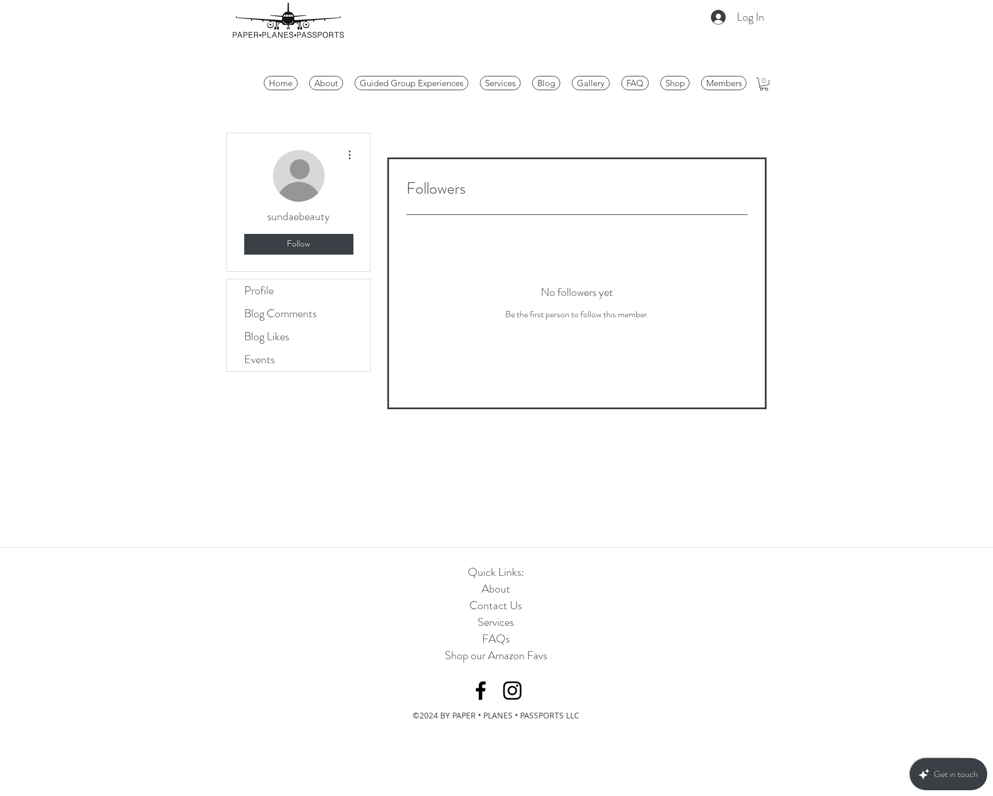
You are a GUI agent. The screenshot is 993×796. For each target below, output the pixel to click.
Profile (259, 290)
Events (259, 359)
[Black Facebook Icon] (480, 690)
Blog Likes (266, 336)
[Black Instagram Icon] (512, 690)
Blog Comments (280, 313)
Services (496, 622)
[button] (764, 84)
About (496, 588)
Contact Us (495, 605)
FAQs (496, 638)
